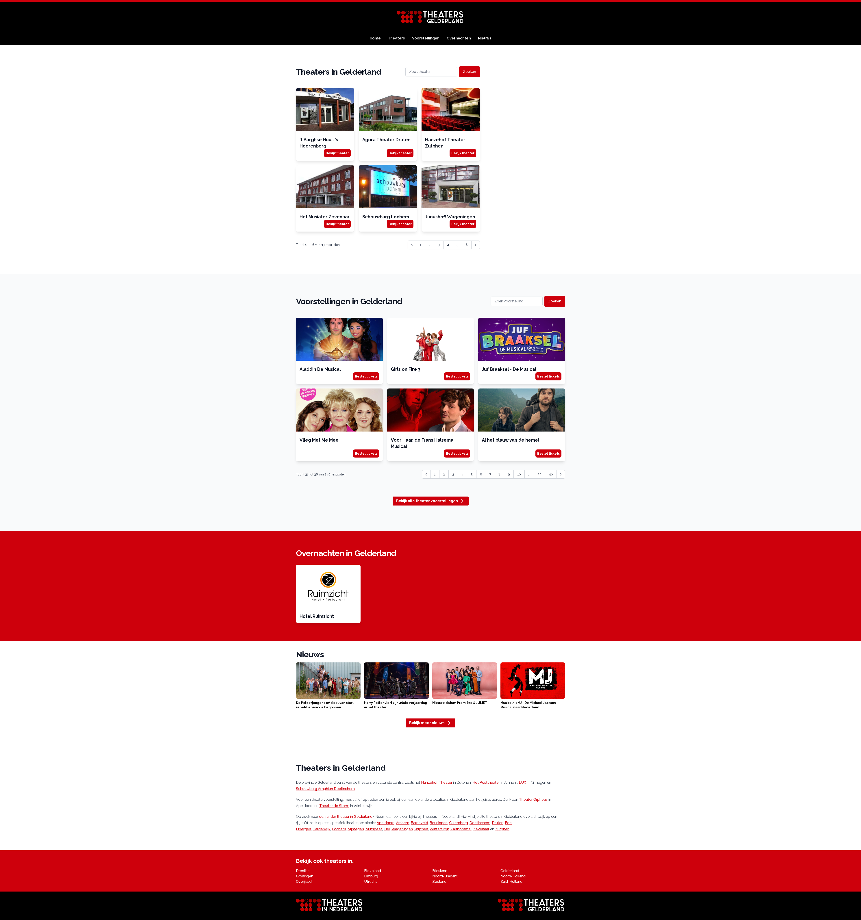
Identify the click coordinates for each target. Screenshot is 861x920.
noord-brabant (445, 876)
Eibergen (303, 829)
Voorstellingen (425, 38)
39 (539, 474)
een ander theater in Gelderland (345, 816)
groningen (304, 876)
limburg (371, 876)
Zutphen (502, 829)
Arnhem (402, 823)
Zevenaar (481, 829)
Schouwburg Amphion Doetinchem (325, 789)
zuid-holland (511, 881)
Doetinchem (480, 823)
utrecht (370, 881)
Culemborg (458, 823)
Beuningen (439, 823)
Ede (508, 823)
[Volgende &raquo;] (475, 245)
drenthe (303, 871)
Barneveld (419, 823)
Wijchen (421, 829)
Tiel (387, 829)
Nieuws (484, 38)
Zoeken (469, 71)
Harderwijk (321, 829)
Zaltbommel (461, 829)
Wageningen (402, 829)
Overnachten (459, 38)
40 (551, 474)
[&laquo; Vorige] (426, 474)
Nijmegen (356, 829)
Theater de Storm (334, 806)
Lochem (339, 829)
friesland (439, 871)
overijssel (304, 881)
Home (375, 38)
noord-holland (513, 876)
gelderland (509, 871)
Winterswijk (439, 829)
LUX (522, 782)
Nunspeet (373, 829)
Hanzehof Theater (436, 782)
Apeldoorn (385, 823)
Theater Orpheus (533, 799)
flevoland (372, 871)
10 (519, 474)
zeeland (439, 881)
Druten (497, 823)
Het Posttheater (486, 782)
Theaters (396, 38)
